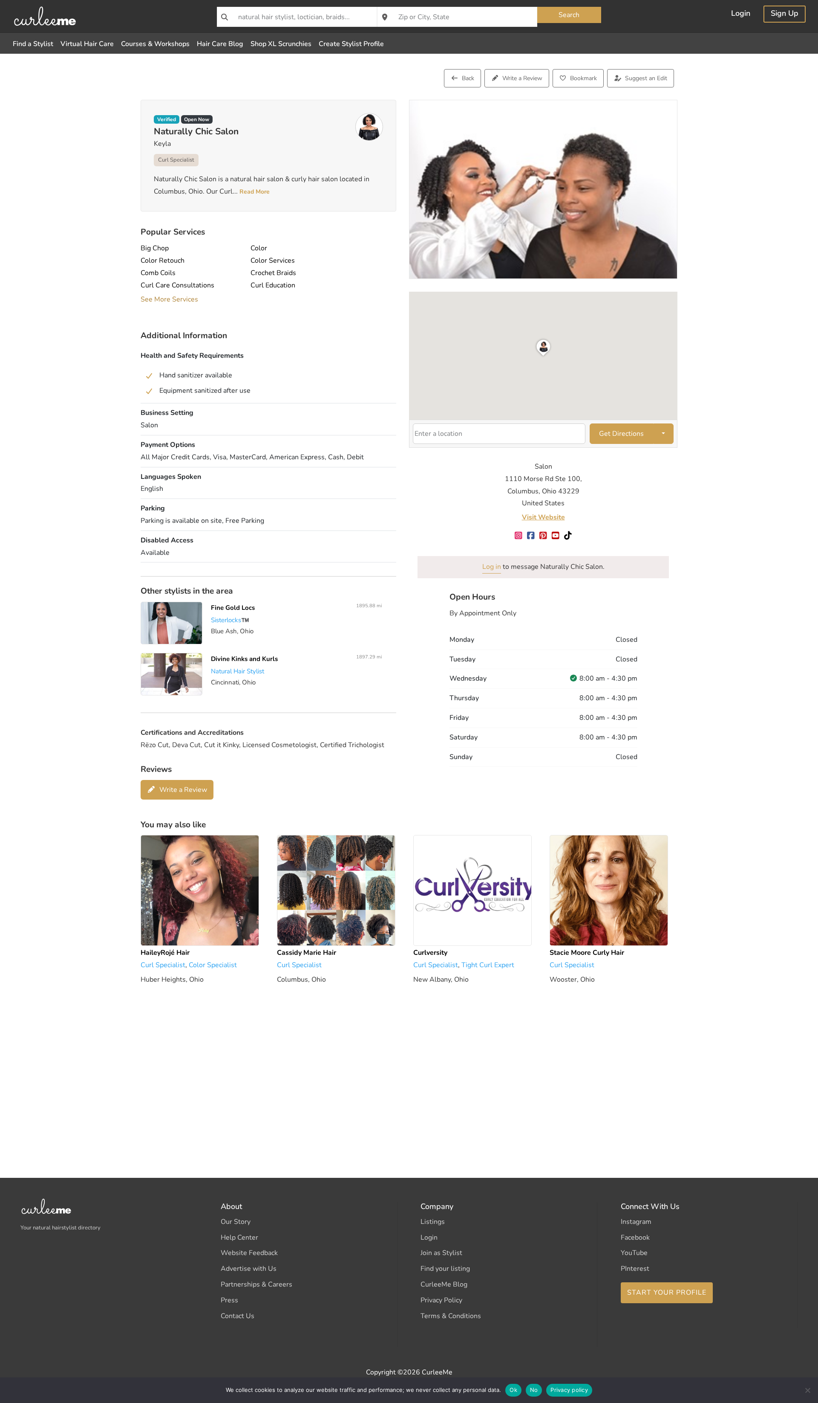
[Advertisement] (396, 1068)
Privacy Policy (441, 1300)
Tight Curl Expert (487, 965)
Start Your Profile (666, 1292)
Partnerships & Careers (256, 1284)
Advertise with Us (249, 1268)
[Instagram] (518, 536)
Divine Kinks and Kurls (244, 659)
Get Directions (621, 433)
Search (569, 15)
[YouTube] (555, 536)
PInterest (635, 1268)
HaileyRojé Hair (165, 952)
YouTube (634, 1253)
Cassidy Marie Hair (306, 952)
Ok (513, 1389)
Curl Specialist (176, 160)
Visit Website (543, 517)
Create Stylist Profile (351, 44)
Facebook (635, 1237)
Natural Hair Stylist (237, 671)
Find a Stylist (33, 44)
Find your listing (445, 1268)
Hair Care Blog (220, 44)
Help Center (239, 1237)
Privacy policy (569, 1389)
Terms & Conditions (451, 1316)
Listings (433, 1221)
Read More (254, 192)
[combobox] (297, 17)
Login (740, 14)
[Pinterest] (543, 536)
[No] (807, 1390)
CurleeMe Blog (444, 1284)
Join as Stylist (441, 1253)
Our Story (236, 1221)
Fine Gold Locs (233, 607)
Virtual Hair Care (87, 44)
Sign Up (784, 14)
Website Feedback (249, 1253)
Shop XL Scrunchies (281, 44)
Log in (491, 566)
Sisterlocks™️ (230, 620)
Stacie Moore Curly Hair (587, 952)
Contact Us (237, 1316)
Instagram (636, 1221)
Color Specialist (213, 965)
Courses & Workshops (155, 44)
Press (229, 1300)
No (534, 1389)
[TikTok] (568, 536)
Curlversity (430, 952)
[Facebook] (531, 536)
